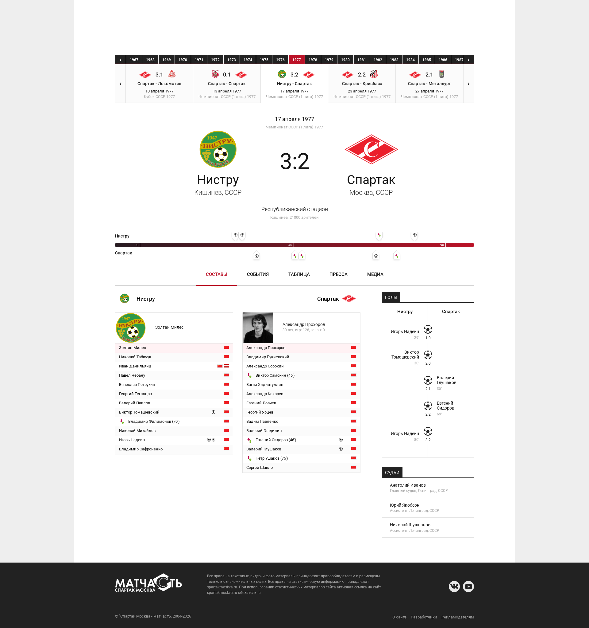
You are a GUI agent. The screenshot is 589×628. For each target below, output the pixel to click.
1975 (264, 60)
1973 (231, 60)
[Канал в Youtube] (468, 586)
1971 (199, 60)
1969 (166, 60)
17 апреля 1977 (294, 119)
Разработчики (424, 617)
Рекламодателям (457, 617)
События (258, 274)
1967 (134, 60)
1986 (443, 60)
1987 (459, 60)
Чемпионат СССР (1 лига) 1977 (294, 127)
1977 (296, 60)
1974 (248, 60)
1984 (410, 60)
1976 (280, 60)
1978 (313, 60)
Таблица (299, 274)
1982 (378, 60)
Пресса (338, 274)
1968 (150, 60)
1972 (215, 60)
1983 (394, 60)
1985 (426, 60)
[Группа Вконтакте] (454, 586)
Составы (216, 274)
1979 (329, 60)
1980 (345, 60)
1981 (361, 60)
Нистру (218, 184)
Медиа (375, 274)
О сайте (399, 617)
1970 (183, 60)
